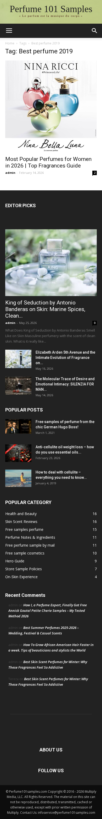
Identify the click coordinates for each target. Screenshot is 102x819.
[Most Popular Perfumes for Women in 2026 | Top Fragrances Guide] (51, 106)
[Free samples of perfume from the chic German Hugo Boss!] (18, 426)
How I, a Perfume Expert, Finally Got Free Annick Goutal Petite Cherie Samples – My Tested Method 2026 (47, 610)
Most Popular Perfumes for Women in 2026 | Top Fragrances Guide (48, 162)
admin (10, 173)
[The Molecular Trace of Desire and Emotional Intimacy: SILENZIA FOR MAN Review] (18, 385)
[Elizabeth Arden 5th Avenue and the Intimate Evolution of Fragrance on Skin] (18, 359)
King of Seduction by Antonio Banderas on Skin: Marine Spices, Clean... (45, 309)
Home (9, 43)
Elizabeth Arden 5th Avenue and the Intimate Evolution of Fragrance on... (65, 357)
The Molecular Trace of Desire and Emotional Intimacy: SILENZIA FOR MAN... (65, 384)
